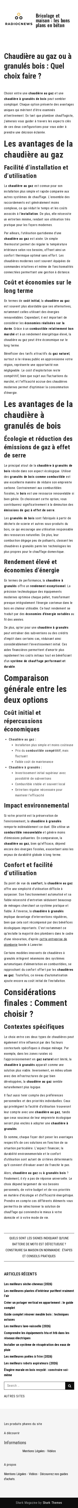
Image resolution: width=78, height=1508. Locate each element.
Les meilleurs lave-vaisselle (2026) (27, 1326)
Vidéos (51, 1451)
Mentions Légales (33, 1451)
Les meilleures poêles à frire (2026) (28, 1356)
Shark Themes (52, 1503)
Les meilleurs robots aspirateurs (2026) (31, 1363)
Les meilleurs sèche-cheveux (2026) (28, 1284)
